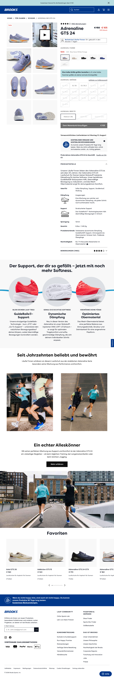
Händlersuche (62, 654)
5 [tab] (56, 585)
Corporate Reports (90, 651)
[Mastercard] (15, 647)
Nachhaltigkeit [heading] (66, 242)
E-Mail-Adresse (9, 626)
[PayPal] (22, 647)
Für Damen (20, 18)
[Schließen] (109, 3)
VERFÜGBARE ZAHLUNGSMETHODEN (20, 642)
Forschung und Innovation (92, 654)
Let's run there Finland (65, 620)
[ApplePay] (37, 647)
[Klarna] (30, 647)
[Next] (64, 585)
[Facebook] (10, 637)
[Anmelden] (98, 9)
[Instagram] (5, 637)
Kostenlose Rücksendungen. (25, 603)
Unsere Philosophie (90, 640)
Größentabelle (88, 625)
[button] (19, 35)
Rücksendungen (63, 644)
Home (9, 18)
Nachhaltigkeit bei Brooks (93, 647)
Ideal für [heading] (64, 188)
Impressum (16, 668)
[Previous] (49, 585)
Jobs (85, 658)
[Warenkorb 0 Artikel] (104, 10)
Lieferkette (7, 668)
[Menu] (108, 9)
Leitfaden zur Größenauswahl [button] (98, 80)
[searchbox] (83, 10)
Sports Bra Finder (89, 622)
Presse (85, 662)
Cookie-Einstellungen (63, 668)
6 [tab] (57, 585)
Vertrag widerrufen (78, 668)
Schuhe (31, 18)
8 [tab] (59, 585)
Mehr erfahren (57, 464)
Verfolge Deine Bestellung (66, 647)
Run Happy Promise (64, 640)
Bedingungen (27, 668)
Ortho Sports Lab (63, 616)
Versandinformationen (65, 651)
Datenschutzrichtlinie (40, 668)
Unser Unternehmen (90, 637)
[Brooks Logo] (26, 612)
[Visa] (7, 647)
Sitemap (52, 668)
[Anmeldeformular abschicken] (36, 629)
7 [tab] (58, 585)
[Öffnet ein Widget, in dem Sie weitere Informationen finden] (105, 674)
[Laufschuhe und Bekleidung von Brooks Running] (11, 10)
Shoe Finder (87, 618)
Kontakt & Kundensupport (66, 637)
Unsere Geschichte (90, 644)
